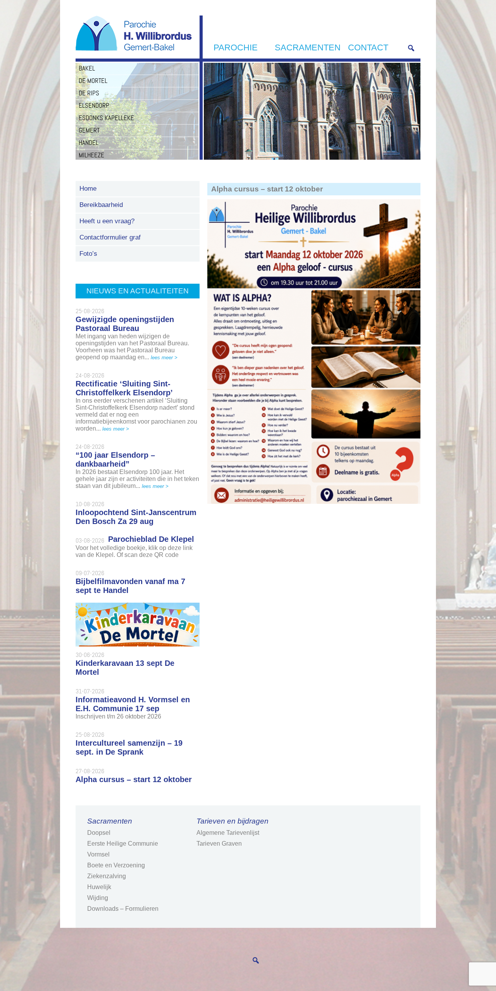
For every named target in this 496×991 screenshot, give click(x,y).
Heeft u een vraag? (106, 221)
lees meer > (164, 357)
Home (87, 188)
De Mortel (93, 80)
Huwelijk (99, 887)
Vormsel (98, 854)
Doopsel (98, 832)
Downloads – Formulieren (122, 908)
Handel (88, 142)
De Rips (89, 93)
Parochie (236, 47)
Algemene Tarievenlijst (227, 832)
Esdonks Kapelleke (106, 118)
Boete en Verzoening (116, 865)
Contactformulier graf (110, 237)
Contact (368, 47)
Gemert (89, 130)
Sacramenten (308, 47)
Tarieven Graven (219, 843)
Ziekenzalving (106, 876)
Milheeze (91, 155)
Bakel (87, 68)
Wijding (97, 897)
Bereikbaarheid (101, 205)
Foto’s (88, 253)
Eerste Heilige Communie (122, 843)
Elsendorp (94, 105)
